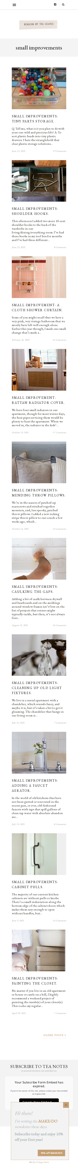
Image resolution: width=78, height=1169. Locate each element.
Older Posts (54, 1035)
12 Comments (59, 528)
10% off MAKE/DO (51, 1153)
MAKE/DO (47, 1121)
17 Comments (59, 432)
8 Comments (60, 247)
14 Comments (59, 920)
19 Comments (59, 151)
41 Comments (59, 339)
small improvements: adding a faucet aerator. (35, 785)
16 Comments (59, 625)
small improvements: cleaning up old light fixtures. (37, 688)
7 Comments (60, 722)
